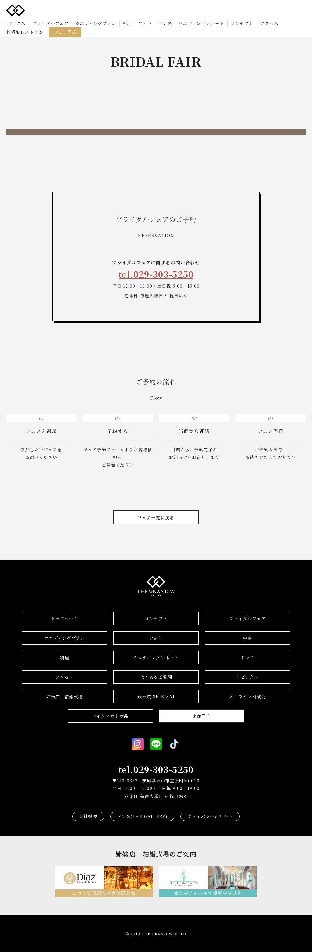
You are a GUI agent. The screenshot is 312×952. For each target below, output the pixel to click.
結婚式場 (64, 696)
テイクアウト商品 (110, 716)
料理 (127, 23)
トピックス (14, 23)
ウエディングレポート (201, 23)
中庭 (247, 638)
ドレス (165, 23)
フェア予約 (65, 32)
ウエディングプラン (95, 23)
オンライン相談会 (247, 696)
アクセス (269, 23)
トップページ (64, 618)
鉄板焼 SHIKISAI (155, 696)
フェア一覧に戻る (156, 517)
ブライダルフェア (50, 23)
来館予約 (202, 716)
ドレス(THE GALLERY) (142, 816)
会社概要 (88, 816)
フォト (145, 23)
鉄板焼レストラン (24, 32)
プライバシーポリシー (210, 816)
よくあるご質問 (156, 677)
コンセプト (242, 23)
